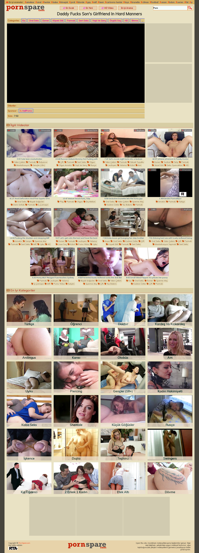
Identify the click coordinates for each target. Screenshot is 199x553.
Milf (34, 244)
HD (126, 20)
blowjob (64, 2)
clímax (146, 2)
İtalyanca (42, 162)
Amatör (161, 201)
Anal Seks (21, 201)
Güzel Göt (158, 165)
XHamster (45, 130)
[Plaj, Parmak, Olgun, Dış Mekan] (76, 183)
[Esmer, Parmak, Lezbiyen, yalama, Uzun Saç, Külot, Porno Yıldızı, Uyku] (76, 222)
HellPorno (27, 110)
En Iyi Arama (127, 8)
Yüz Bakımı (127, 205)
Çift (61, 162)
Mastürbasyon (22, 165)
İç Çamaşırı (43, 205)
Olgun (92, 162)
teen (102, 2)
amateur (30, 2)
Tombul (166, 162)
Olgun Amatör (65, 165)
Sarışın (28, 241)
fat (187, 2)
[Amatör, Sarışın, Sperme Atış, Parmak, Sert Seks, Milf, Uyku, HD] (29, 222)
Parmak (70, 20)
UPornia (187, 130)
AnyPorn (140, 130)
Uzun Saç (62, 244)
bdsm (172, 2)
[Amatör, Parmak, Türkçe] (170, 183)
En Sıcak (69, 8)
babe (55, 2)
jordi (73, 2)
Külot (132, 165)
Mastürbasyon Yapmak (165, 244)
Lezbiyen (111, 165)
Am (139, 165)
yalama (123, 165)
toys (127, 2)
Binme (134, 20)
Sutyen (71, 284)
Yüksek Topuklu (137, 162)
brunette (136, 2)
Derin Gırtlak (18, 205)
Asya (107, 241)
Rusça (93, 165)
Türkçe (181, 201)
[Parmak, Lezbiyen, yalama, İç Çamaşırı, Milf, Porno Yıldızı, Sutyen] (52, 262)
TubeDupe (92, 170)
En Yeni (89, 8)
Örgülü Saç (115, 20)
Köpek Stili (57, 20)
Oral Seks (33, 20)
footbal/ (155, 2)
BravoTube (92, 130)
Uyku (41, 244)
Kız (23, 20)
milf (95, 2)
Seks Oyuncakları (174, 165)
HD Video (108, 8)
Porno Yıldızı (83, 244)
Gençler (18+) (38, 165)
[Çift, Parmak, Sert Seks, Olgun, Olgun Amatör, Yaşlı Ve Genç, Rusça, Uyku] (76, 143)
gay (89, 2)
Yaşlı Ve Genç (99, 20)
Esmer (45, 20)
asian (164, 2)
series (180, 2)
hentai (47, 2)
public (194, 2)
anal (39, 2)
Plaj (61, 201)
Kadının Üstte (112, 205)
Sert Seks (83, 20)
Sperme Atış (137, 201)
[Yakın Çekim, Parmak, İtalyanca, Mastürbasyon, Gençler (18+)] (29, 143)
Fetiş (175, 162)
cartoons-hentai (114, 2)
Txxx (48, 170)
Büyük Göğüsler (36, 201)
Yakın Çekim (19, 162)
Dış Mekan (90, 201)
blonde (81, 2)
